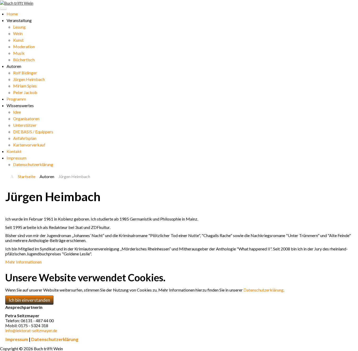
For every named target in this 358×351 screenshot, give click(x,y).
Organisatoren (26, 118)
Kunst (18, 39)
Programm (16, 98)
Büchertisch (24, 59)
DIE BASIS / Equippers (33, 131)
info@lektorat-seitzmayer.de (31, 330)
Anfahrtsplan (24, 138)
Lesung (19, 26)
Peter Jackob (25, 92)
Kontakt (14, 151)
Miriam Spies (25, 85)
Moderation (24, 46)
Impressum (16, 157)
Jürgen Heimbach (29, 79)
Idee (17, 111)
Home (12, 13)
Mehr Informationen (23, 261)
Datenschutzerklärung (33, 164)
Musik (19, 53)
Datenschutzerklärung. (263, 289)
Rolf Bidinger (25, 72)
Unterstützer (24, 125)
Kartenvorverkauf (29, 144)
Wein (18, 33)
